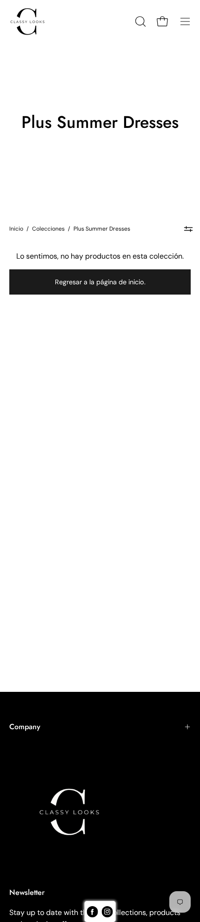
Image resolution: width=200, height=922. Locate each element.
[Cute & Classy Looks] (34, 21)
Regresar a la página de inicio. (100, 282)
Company (24, 726)
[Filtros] (188, 229)
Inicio (16, 228)
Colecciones (48, 228)
